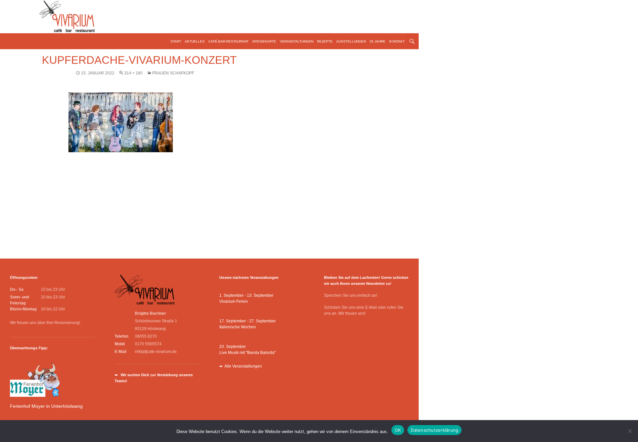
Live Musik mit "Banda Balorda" (247, 352)
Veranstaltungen (296, 41)
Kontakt (397, 41)
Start (175, 41)
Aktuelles (195, 41)
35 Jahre (377, 41)
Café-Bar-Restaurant (228, 41)
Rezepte (325, 41)
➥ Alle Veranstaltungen (240, 366)
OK (398, 430)
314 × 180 (133, 73)
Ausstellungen (351, 41)
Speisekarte (264, 41)
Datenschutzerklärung (434, 430)
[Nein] (629, 431)
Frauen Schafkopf (173, 73)
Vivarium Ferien (233, 301)
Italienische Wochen (237, 327)
